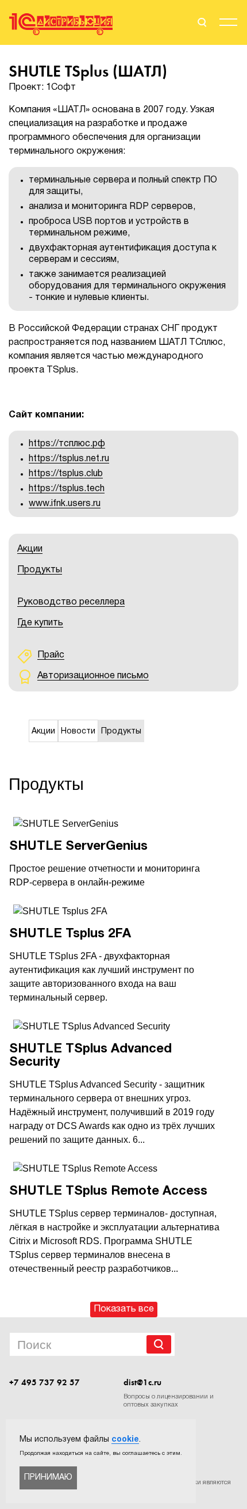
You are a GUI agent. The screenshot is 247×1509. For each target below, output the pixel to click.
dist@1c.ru (142, 1382)
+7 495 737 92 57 (44, 1382)
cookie (125, 1439)
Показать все (124, 1309)
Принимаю (48, 1477)
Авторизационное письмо (93, 676)
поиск (201, 22)
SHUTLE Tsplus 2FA (70, 934)
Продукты (39, 570)
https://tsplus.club (66, 474)
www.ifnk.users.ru (65, 504)
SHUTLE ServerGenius (78, 846)
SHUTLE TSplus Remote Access (108, 1191)
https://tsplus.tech (67, 489)
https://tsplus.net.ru (69, 459)
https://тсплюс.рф (67, 444)
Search (158, 1344)
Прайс (50, 655)
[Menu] (228, 24)
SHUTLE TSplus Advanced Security (90, 1055)
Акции (30, 549)
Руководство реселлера (71, 602)
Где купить (40, 623)
